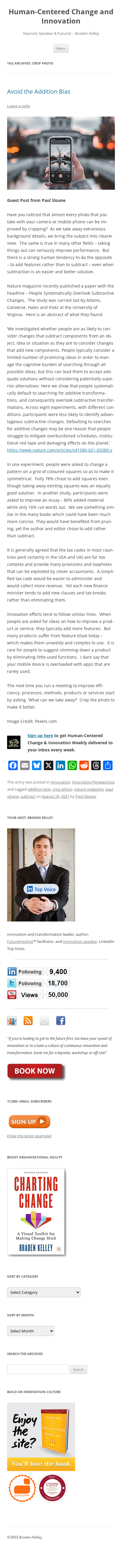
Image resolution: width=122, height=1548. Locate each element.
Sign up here (40, 735)
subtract (27, 796)
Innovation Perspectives (93, 782)
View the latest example (29, 1136)
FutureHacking (20, 941)
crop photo (62, 789)
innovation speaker (80, 941)
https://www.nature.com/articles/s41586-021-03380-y (59, 450)
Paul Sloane (86, 796)
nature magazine (89, 789)
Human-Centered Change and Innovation (61, 16)
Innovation (60, 782)
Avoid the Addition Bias (38, 91)
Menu (61, 48)
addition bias (39, 789)
